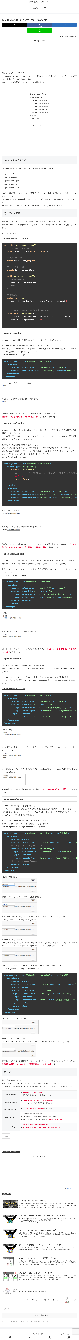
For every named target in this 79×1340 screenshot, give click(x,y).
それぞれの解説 (37, 97)
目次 (36, 90)
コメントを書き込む (39, 1315)
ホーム (14, 1334)
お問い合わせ (65, 1334)
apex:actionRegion (41, 112)
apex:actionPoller (41, 100)
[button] (73, 677)
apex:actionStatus (41, 109)
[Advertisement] (39, 55)
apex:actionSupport (41, 106)
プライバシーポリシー (39, 1334)
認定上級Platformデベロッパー (12, 1152)
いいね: (37, 119)
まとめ (34, 116)
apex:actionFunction (42, 103)
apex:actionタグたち (39, 94)
